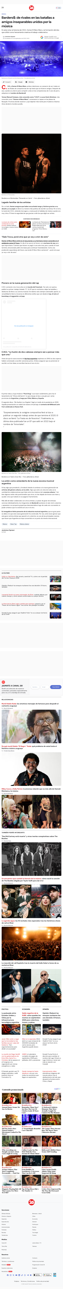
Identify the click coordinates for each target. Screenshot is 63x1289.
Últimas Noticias (6, 1213)
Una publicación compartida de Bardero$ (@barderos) (17, 346)
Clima (33, 1216)
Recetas (4, 1232)
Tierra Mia (4, 1246)
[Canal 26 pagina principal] (31, 10)
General (34, 1221)
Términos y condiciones (8, 1261)
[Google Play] (47, 1275)
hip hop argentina (30, 359)
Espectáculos (5, 1221)
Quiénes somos (6, 1258)
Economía (26, 1009)
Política (5, 1009)
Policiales (4, 1230)
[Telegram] (28, 1275)
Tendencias (5, 1235)
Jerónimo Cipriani (10, 36)
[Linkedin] (19, 1275)
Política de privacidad (38, 1261)
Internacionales (6, 1227)
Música (4, 14)
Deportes (4, 1219)
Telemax (34, 1246)
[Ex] (13, 1275)
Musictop (4, 1249)
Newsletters (7, 1271)
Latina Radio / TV (36, 1243)
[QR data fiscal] (54, 1276)
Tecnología (35, 1232)
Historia (4, 1224)
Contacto (34, 1258)
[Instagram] (10, 1275)
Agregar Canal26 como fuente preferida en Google (51, 37)
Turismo (34, 1235)
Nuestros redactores (7, 1268)
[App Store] (37, 1275)
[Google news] (31, 1275)
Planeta (34, 1227)
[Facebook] (8, 1275)
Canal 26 (4, 1243)
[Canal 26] (31, 1202)
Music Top (13, 524)
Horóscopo (35, 1224)
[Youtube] (16, 1275)
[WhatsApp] (25, 1275)
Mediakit (6, 1264)
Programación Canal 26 (38, 1264)
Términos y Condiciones (28, 1281)
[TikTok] (22, 1275)
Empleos (34, 1268)
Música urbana (24, 524)
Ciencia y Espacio (6, 1216)
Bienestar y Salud (37, 1213)
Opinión (46, 1009)
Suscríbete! (55, 687)
